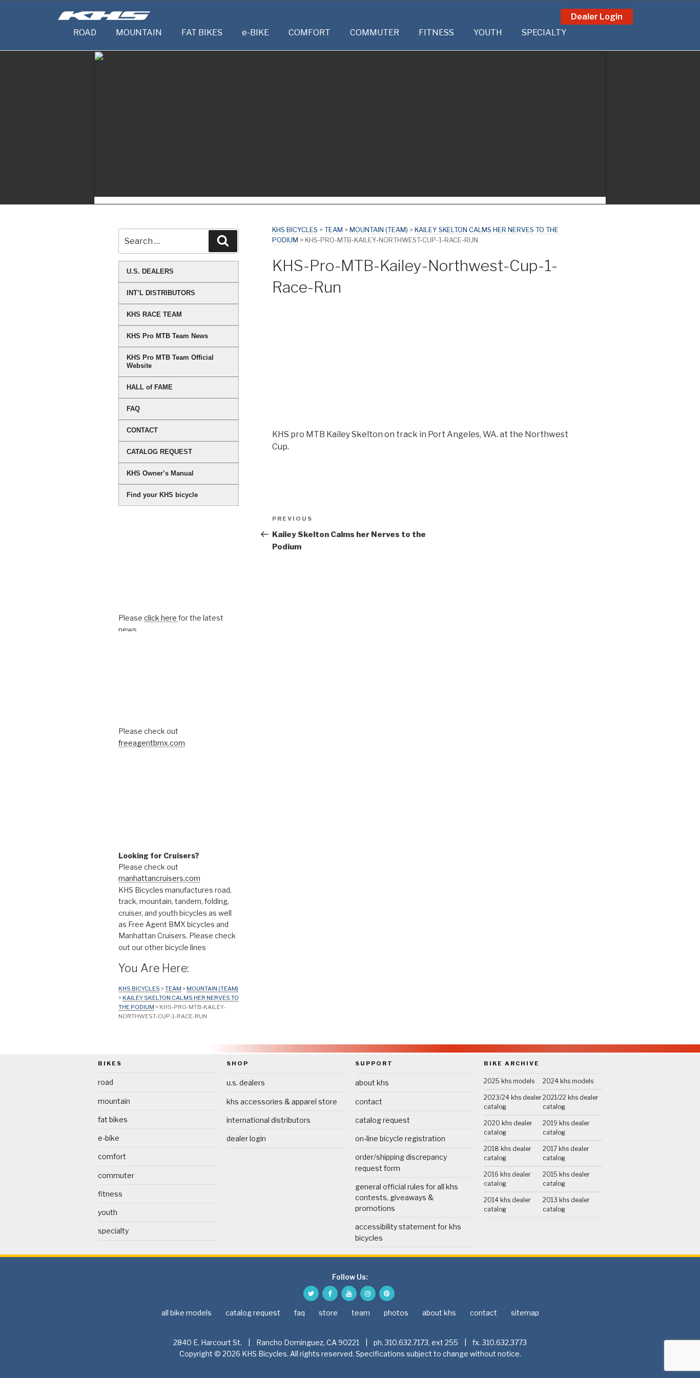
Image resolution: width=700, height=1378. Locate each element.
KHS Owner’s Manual (160, 473)
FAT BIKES (201, 32)
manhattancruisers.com (159, 878)
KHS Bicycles (295, 230)
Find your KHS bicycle (162, 495)
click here (161, 617)
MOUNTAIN (139, 32)
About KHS (372, 1082)
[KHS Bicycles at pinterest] (387, 1293)
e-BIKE (255, 32)
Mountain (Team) (378, 230)
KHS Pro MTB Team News (167, 336)
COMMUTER (374, 32)
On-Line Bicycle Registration (400, 1138)
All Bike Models (186, 1312)
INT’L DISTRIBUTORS (161, 293)
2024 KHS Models (568, 1081)
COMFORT (310, 32)
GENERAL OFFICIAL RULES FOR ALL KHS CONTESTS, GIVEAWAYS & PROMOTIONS (406, 1197)
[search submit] (223, 241)
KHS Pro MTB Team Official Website (170, 361)
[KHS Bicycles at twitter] (311, 1293)
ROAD (84, 32)
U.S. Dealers (246, 1082)
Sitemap (525, 1312)
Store (328, 1312)
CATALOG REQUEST (159, 452)
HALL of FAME (150, 387)
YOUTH (487, 32)
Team (333, 230)
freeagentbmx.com (151, 742)
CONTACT (142, 430)
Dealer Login (597, 17)
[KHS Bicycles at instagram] (368, 1293)
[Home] (63, 33)
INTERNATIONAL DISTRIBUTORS (269, 1120)
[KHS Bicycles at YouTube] (349, 1293)
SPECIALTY (544, 32)
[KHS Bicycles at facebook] (330, 1293)
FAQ (133, 409)
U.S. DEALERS (150, 271)
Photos (396, 1312)
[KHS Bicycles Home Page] (104, 15)
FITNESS (436, 32)
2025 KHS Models (509, 1081)
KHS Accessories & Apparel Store (282, 1101)
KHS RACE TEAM (154, 314)
